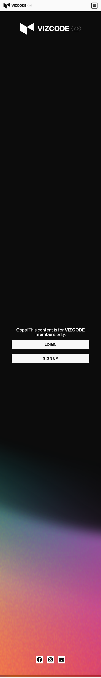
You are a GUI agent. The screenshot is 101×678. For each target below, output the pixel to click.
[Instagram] (50, 659)
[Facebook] (39, 659)
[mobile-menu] (94, 6)
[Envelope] (61, 659)
